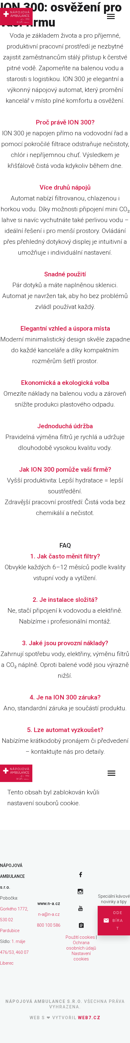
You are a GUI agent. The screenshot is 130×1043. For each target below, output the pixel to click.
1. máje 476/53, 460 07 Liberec (14, 952)
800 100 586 (48, 925)
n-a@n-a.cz (49, 914)
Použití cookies (80, 937)
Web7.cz (89, 1017)
